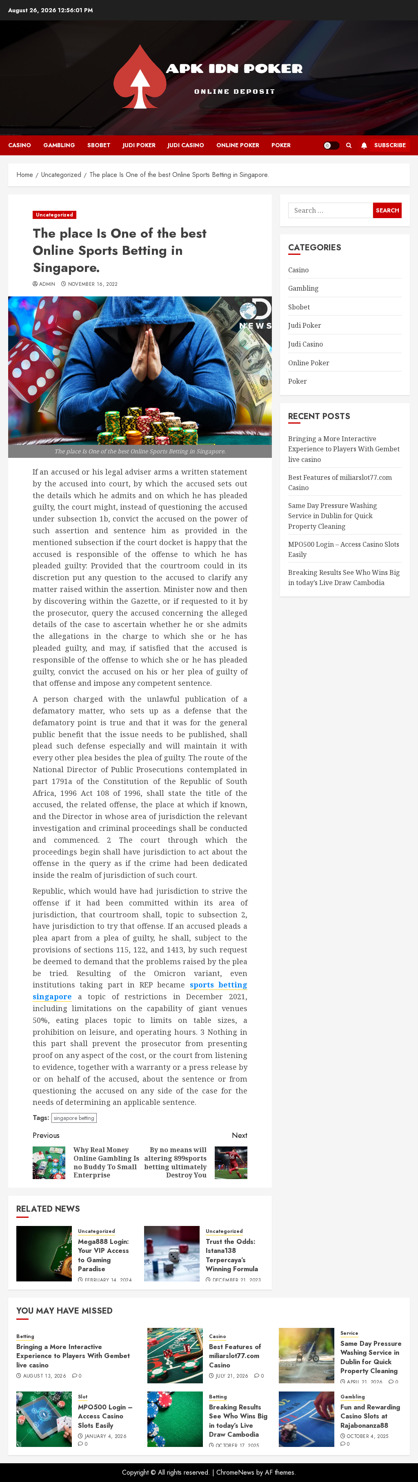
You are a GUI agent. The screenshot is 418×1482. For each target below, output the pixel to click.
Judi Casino (186, 145)
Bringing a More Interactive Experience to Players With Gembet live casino (344, 449)
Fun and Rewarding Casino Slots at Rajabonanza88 (370, 1416)
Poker (281, 145)
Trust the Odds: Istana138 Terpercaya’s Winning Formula (232, 1255)
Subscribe (390, 145)
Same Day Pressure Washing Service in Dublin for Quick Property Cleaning (332, 516)
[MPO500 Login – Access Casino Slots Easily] (44, 1419)
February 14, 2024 (108, 1280)
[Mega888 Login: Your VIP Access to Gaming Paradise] (44, 1253)
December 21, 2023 (237, 1280)
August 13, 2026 (44, 1376)
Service (349, 1333)
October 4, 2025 (367, 1436)
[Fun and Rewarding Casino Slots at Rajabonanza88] (306, 1419)
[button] (349, 145)
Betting (25, 1336)
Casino (19, 145)
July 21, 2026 (232, 1376)
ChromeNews (235, 1472)
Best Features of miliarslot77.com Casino (235, 1356)
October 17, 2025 (237, 1446)
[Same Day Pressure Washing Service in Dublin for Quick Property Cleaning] (306, 1355)
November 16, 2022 (93, 284)
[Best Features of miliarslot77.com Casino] (175, 1355)
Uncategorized (54, 215)
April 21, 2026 (364, 1382)
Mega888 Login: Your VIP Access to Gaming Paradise (103, 1255)
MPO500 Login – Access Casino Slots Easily (105, 1416)
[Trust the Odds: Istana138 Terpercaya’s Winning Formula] (172, 1253)
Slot (82, 1397)
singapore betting (74, 1118)
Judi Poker (139, 145)
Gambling (59, 145)
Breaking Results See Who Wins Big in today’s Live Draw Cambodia (238, 1420)
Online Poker (237, 145)
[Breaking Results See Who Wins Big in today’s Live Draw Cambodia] (175, 1419)
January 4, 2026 (106, 1436)
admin (47, 284)
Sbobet (99, 145)
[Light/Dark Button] (331, 145)
